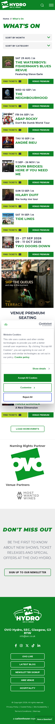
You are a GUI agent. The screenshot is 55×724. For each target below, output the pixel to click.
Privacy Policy (12, 707)
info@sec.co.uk (27, 636)
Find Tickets (10, 81)
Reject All (27, 397)
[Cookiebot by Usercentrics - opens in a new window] (39, 324)
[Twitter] (27, 645)
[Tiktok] (33, 645)
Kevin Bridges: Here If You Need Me (31, 170)
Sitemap (36, 711)
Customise (25, 387)
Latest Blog (27, 664)
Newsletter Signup (27, 672)
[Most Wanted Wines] (27, 495)
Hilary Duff (26, 195)
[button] (42, 5)
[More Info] (8, 62)
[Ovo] (27, 464)
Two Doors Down (32, 246)
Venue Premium (40, 81)
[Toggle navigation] (51, 5)
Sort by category (17, 46)
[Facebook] (15, 645)
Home (6, 18)
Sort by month (15, 37)
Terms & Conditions (23, 711)
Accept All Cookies (27, 378)
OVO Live (27, 656)
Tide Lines (24, 219)
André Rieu (26, 143)
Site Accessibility (40, 707)
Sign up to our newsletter (27, 572)
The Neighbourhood (31, 96)
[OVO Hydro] (28, 614)
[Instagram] (21, 645)
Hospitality (27, 688)
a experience (27, 718)
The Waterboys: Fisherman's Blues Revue (33, 66)
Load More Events (27, 429)
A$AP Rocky (26, 119)
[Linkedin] (39, 645)
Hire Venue (27, 680)
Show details (39, 368)
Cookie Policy (26, 707)
